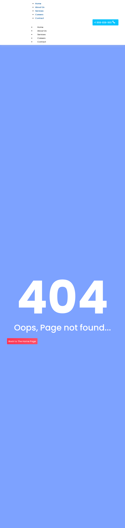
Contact (41, 41)
